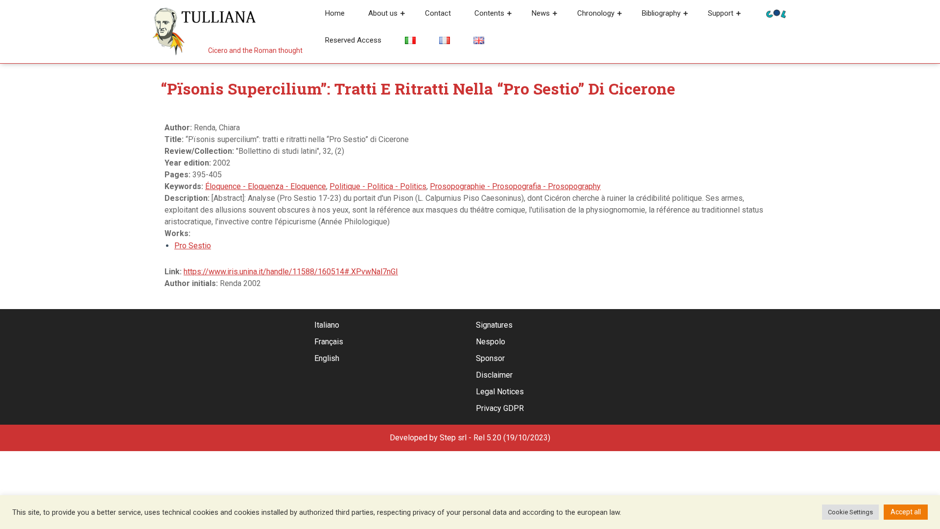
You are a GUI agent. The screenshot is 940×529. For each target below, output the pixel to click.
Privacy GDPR (500, 408)
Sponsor (490, 358)
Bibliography (661, 13)
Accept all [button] (906, 512)
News (541, 13)
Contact (438, 13)
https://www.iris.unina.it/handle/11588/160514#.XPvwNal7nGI (291, 271)
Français (328, 341)
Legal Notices (500, 391)
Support (720, 13)
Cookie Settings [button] (850, 512)
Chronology (595, 13)
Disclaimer (494, 375)
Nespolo (490, 341)
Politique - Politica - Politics (377, 186)
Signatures (494, 325)
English (326, 358)
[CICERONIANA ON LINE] (776, 13)
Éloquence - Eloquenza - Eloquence (265, 186)
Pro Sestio (192, 245)
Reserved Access (353, 40)
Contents (489, 13)
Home (335, 13)
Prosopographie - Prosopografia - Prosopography (515, 186)
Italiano (326, 325)
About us (383, 13)
